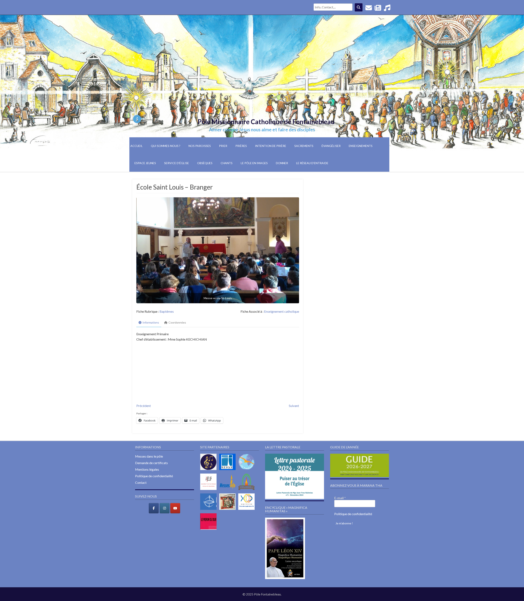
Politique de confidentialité (154, 476)
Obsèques (204, 163)
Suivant (294, 406)
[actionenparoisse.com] (247, 491)
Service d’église (176, 163)
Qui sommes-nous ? (165, 146)
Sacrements (303, 146)
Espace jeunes (145, 163)
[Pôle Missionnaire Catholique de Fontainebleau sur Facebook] (154, 508)
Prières (241, 146)
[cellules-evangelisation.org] (247, 471)
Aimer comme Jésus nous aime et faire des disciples (262, 129)
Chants (227, 163)
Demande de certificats (151, 463)
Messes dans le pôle (149, 456)
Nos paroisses (200, 146)
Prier (223, 146)
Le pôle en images (254, 163)
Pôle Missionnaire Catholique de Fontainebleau (266, 122)
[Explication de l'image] (137, 119)
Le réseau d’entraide (312, 163)
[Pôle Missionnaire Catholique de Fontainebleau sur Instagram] (164, 508)
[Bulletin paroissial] (378, 9)
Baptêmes (166, 311)
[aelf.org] (209, 491)
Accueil (136, 146)
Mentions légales (147, 469)
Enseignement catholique (281, 311)
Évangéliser (331, 146)
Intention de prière (270, 146)
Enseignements (361, 146)
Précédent (143, 406)
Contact (141, 482)
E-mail (340, 498)
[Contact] (368, 9)
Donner (282, 163)
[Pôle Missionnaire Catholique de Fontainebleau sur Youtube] (175, 508)
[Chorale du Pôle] (387, 9)
